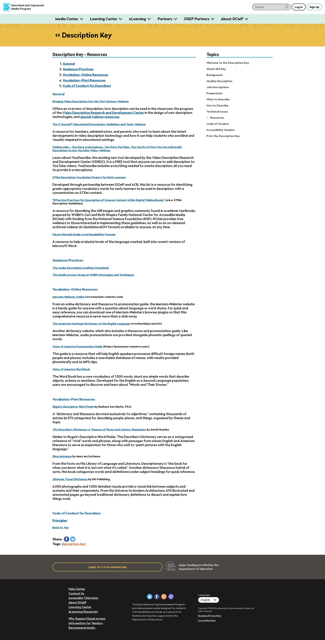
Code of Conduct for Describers (87, 86)
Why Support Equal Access (87, 618)
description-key (74, 544)
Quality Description (219, 81)
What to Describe (218, 99)
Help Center (77, 589)
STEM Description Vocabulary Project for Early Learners (89, 177)
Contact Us (76, 593)
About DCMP (232, 19)
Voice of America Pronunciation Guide (77, 346)
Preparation (214, 93)
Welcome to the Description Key (228, 62)
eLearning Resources (83, 611)
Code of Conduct (218, 123)
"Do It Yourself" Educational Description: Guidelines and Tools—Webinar (99, 124)
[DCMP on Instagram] (164, 596)
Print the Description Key (223, 136)
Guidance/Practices (78, 69)
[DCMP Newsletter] (171, 596)
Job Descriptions (218, 87)
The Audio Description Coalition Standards (80, 267)
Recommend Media (82, 627)
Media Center (66, 19)
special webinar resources (99, 117)
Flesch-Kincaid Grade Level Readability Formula (83, 234)
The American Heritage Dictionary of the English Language (91, 323)
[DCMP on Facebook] (156, 596)
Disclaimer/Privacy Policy (209, 616)
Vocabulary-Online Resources (85, 75)
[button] (66, 539)
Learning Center (103, 19)
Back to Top (60, 527)
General (69, 64)
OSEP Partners (196, 19)
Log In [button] (299, 7)
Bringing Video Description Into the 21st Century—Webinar (90, 101)
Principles (59, 520)
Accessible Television (83, 598)
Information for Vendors (86, 623)
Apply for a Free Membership (108, 567)
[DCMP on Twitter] (149, 596)
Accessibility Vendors (221, 130)
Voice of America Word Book (71, 369)
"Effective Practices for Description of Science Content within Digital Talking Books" (108, 200)
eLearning (137, 19)
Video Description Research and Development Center (103, 113)
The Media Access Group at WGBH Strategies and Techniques (93, 274)
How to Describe (217, 105)
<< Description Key (83, 35)
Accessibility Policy (207, 620)
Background (214, 75)
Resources (217, 117)
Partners (165, 19)
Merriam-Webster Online (68, 296)
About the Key (216, 69)
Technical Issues (217, 111)
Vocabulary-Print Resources (84, 80)
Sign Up (314, 7)
